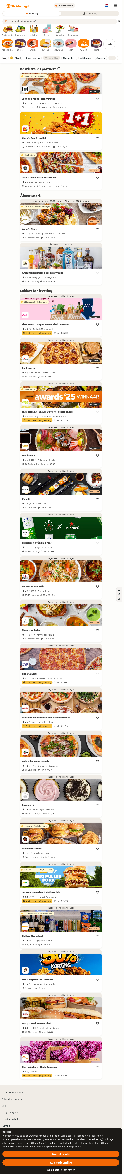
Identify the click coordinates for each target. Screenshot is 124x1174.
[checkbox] (7, 45)
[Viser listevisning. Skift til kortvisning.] (119, 21)
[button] (16, 5)
